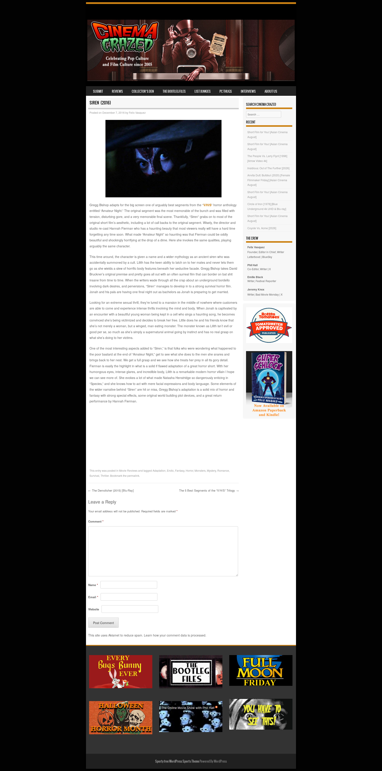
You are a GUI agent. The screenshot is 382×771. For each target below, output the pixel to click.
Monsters (200, 470)
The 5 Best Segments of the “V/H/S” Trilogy (209, 490)
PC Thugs (226, 91)
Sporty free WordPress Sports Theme (177, 761)
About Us (271, 91)
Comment (95, 521)
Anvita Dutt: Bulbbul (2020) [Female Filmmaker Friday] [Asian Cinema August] (268, 180)
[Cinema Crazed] (191, 79)
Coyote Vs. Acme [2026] (261, 228)
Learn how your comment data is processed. (175, 635)
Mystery (211, 470)
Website (93, 609)
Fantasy (179, 470)
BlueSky (267, 257)
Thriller (105, 475)
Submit (98, 91)
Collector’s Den (143, 91)
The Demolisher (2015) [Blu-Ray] (111, 490)
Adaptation (159, 470)
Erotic (170, 470)
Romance (223, 470)
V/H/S (207, 205)
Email (93, 597)
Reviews (117, 91)
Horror (189, 470)
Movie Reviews (128, 470)
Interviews (248, 91)
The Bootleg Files (174, 91)
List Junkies (203, 91)
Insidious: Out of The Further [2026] (268, 168)
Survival (94, 475)
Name (93, 585)
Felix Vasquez (137, 112)
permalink (133, 475)
